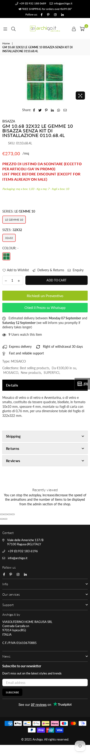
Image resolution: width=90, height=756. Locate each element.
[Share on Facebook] (34, 110)
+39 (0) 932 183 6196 (23, 551)
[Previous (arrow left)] (2, 519)
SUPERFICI (51, 373)
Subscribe (12, 692)
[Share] (5, 514)
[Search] (13, 28)
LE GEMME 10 (14, 219)
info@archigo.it (62, 3)
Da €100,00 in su (64, 368)
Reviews (13, 460)
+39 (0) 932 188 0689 (32, 3)
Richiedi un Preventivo (45, 295)
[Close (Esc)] (2, 514)
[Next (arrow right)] (5, 519)
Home (6, 43)
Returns (12, 448)
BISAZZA (8, 121)
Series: (18, 211)
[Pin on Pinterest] (46, 110)
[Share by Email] (65, 110)
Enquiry (78, 270)
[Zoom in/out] (13, 514)
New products (31, 373)
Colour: (10, 248)
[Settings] (74, 28)
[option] (45, 82)
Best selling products (34, 368)
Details (12, 385)
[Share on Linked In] (52, 110)
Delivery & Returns (50, 270)
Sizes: (12, 230)
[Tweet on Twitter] (40, 110)
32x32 (9, 238)
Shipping (13, 436)
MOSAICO (10, 373)
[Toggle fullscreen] (9, 514)
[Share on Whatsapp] (58, 110)
